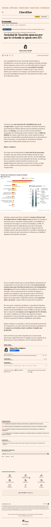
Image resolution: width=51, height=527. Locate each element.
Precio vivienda (29, 365)
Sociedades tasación (17, 365)
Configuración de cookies (25, 514)
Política (16, 25)
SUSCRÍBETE (37, 16)
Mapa (19, 515)
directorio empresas (41, 482)
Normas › (45, 358)
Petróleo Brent (22, 7)
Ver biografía (13, 350)
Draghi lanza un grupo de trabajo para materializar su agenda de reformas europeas (24, 423)
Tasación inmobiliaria (8, 365)
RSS (21, 515)
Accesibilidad (40, 514)
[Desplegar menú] (3, 12)
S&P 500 (12, 7)
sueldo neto (41, 477)
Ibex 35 (3, 7)
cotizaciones (9, 487)
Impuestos (12, 25)
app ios (25, 487)
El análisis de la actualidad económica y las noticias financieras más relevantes (21, 355)
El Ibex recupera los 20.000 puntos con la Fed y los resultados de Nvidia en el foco (28, 29)
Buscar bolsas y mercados (8, 450)
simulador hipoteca (25, 477)
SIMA (24, 365)
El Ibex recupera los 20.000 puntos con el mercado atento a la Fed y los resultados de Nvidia (26, 426)
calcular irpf (9, 477)
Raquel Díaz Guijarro (25, 50)
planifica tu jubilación (10, 482)
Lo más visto (5, 440)
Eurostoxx (8, 456)
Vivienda (3, 25)
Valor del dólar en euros (45, 7)
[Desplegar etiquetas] (46, 365)
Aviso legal (13, 514)
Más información (7, 371)
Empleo (7, 25)
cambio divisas (25, 482)
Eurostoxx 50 (32, 7)
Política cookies (18, 514)
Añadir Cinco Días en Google (43, 55)
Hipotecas (35, 365)
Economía (6, 22)
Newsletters (25, 515)
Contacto (9, 514)
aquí (31, 371)
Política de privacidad (34, 514)
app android (41, 487)
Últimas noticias (22, 25)
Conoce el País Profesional (25, 492)
